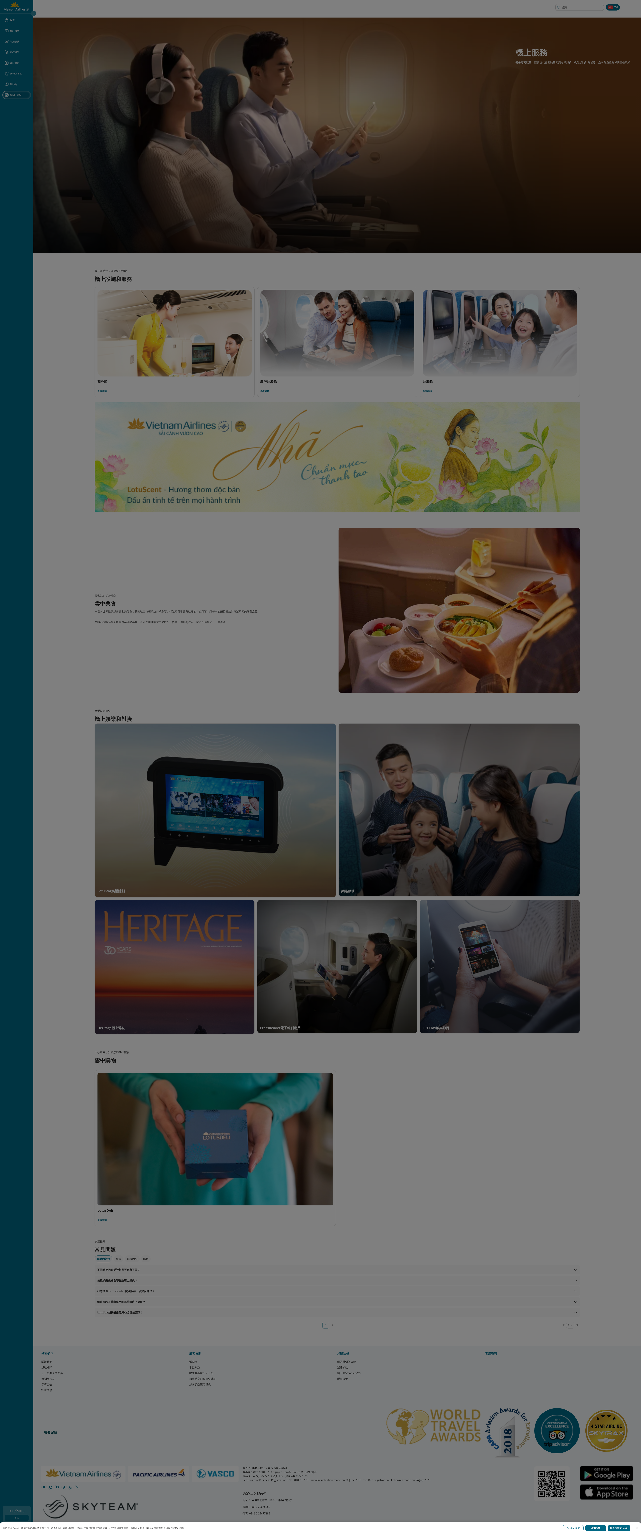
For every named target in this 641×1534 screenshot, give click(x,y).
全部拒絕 (596, 1528)
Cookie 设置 (573, 1528)
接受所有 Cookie (619, 1528)
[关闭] (637, 1528)
